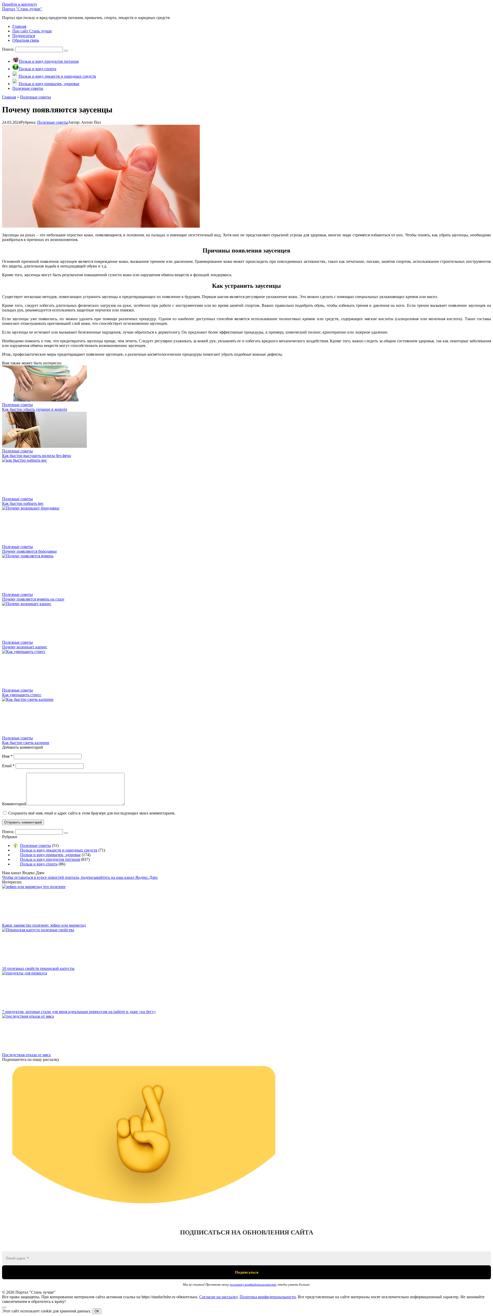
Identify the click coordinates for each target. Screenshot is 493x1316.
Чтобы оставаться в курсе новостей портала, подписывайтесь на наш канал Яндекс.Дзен (80, 877)
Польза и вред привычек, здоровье (50, 855)
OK (96, 1311)
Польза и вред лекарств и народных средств (58, 850)
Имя (7, 756)
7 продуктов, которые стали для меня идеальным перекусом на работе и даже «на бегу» (79, 1011)
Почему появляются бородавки (29, 551)
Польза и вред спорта (39, 864)
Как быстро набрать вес (23, 503)
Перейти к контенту (19, 4)
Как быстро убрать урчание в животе (34, 409)
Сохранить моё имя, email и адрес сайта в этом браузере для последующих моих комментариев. (91, 813)
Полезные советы (52, 122)
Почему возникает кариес (24, 647)
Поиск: (8, 49)
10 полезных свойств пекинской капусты (38, 968)
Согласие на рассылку (218, 1297)
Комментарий (14, 804)
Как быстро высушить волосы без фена (36, 455)
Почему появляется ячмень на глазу (33, 599)
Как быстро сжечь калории (25, 742)
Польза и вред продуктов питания (50, 859)
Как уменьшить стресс (21, 695)
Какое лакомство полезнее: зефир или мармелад (44, 925)
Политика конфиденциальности (268, 1297)
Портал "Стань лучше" (22, 9)
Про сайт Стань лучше (32, 31)
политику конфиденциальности (253, 1284)
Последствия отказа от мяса (26, 1055)
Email (8, 766)
